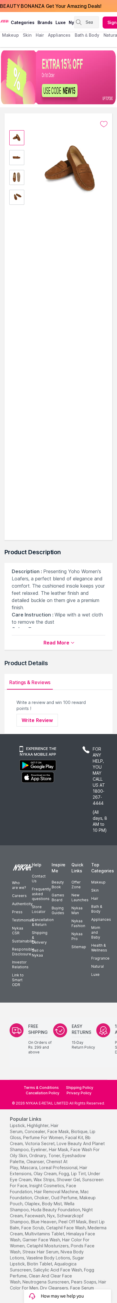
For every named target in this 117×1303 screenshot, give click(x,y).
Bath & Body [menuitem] (87, 35)
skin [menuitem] (27, 35)
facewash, (35, 1215)
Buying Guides (58, 910)
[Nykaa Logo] (4, 20)
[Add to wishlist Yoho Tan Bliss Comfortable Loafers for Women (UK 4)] (103, 124)
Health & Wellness (99, 947)
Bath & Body (96, 909)
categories (22, 22)
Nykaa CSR (17, 930)
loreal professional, (58, 1167)
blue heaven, (44, 1221)
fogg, (64, 1173)
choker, (42, 1197)
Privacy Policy (79, 1093)
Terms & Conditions (41, 1087)
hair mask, (59, 1149)
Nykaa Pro (76, 936)
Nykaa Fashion (78, 923)
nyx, (51, 1215)
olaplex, (33, 1203)
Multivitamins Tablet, (45, 1233)
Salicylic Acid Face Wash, (58, 1269)
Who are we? (19, 885)
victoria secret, (40, 1143)
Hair (94, 898)
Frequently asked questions (41, 894)
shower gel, (69, 1179)
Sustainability (23, 941)
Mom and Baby (95, 932)
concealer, (35, 1131)
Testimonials (23, 920)
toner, (54, 1155)
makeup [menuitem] (10, 35)
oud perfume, (64, 1197)
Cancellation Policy (42, 1093)
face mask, (58, 1131)
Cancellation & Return (43, 922)
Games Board (58, 897)
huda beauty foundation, (56, 1209)
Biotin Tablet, (40, 1263)
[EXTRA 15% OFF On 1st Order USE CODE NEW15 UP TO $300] (58, 77)
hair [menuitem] (40, 35)
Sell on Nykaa (38, 952)
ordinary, (38, 1155)
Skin (95, 890)
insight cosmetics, (47, 1185)
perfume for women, (43, 1137)
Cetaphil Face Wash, (66, 1227)
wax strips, (45, 1179)
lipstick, (18, 1125)
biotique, (79, 1131)
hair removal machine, (56, 1191)
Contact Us (39, 878)
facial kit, (74, 1137)
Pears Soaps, (84, 1281)
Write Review (37, 720)
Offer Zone (76, 884)
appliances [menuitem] (59, 35)
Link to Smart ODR (18, 980)
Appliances (101, 919)
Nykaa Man (76, 910)
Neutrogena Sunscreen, (46, 1281)
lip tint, (79, 1173)
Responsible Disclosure (23, 951)
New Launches (79, 897)
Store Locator (39, 909)
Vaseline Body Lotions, (48, 1257)
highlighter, (38, 1125)
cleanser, (35, 1161)
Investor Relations (20, 964)
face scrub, (33, 1227)
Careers (19, 895)
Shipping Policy (79, 1087)
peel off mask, (73, 1221)
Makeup (98, 882)
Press (17, 912)
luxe (61, 22)
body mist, (52, 1203)
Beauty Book (58, 884)
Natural (97, 966)
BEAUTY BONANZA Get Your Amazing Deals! (50, 6)
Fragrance (100, 958)
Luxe (95, 974)
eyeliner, (39, 1149)
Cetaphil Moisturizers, (48, 1245)
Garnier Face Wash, (41, 1239)
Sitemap (78, 947)
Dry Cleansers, (54, 1287)
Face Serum (82, 1287)
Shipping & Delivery (39, 937)
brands (45, 22)
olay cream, (46, 1173)
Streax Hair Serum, (40, 1251)
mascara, (29, 1167)
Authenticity (22, 904)
